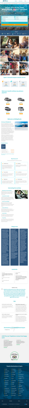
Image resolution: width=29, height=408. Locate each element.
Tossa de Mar (13, 395)
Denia (13, 376)
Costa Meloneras (21, 374)
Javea (13, 378)
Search (14, 24)
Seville (6, 393)
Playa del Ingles (14, 388)
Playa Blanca (14, 386)
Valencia (20, 395)
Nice (5, 386)
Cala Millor (13, 372)
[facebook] (24, 404)
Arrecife (20, 369)
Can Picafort (6, 374)
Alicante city (13, 369)
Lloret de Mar (7, 380)
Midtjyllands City (7, 329)
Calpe (20, 372)
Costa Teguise (7, 376)
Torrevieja (6, 395)
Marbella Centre (21, 382)
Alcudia (6, 369)
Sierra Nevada (14, 393)
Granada (6, 378)
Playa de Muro (7, 388)
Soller (20, 393)
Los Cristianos (14, 380)
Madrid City (6, 382)
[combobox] (7, 16)
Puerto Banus (21, 388)
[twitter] (25, 404)
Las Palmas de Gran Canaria (21, 378)
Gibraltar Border (21, 376)
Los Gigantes (21, 380)
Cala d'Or (6, 372)
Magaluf (13, 382)
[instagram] (26, 404)
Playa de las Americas (20, 386)
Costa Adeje (13, 374)
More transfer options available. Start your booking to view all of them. (7, 154)
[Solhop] (5, 1)
